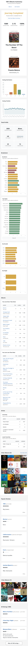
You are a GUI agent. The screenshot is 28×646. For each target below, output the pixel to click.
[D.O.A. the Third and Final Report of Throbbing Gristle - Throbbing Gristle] (4, 598)
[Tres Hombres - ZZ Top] (4, 484)
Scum (4, 550)
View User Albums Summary (14, 18)
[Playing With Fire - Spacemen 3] (17, 592)
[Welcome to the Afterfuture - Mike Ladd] (23, 585)
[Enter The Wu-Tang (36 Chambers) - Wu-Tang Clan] (17, 585)
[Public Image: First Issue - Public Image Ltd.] (4, 585)
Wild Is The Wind (7, 611)
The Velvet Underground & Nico (7, 383)
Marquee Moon (7, 629)
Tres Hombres (6, 328)
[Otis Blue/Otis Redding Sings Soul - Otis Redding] (14, 490)
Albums (10, 6)
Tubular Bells (6, 316)
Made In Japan (6, 324)
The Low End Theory (7, 374)
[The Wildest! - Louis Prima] (11, 477)
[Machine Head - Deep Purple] (17, 477)
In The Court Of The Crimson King (7, 392)
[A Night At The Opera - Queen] (11, 464)
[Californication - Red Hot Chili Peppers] (11, 458)
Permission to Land (7, 320)
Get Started (17, 6)
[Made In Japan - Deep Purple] (17, 458)
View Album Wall (23, 452)
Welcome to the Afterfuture (6, 398)
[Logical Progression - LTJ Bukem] (23, 598)
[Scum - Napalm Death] (11, 585)
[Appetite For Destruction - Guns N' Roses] (4, 458)
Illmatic (5, 387)
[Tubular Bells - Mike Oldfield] (11, 471)
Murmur (5, 519)
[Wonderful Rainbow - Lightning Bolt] (11, 592)
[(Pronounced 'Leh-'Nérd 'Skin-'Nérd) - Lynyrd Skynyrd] (23, 458)
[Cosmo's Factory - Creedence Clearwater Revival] (20, 490)
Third (4, 337)
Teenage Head (6, 312)
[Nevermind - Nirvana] (4, 477)
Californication (7, 534)
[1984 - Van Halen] (17, 471)
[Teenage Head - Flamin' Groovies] (4, 471)
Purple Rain (5, 364)
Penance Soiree (6, 345)
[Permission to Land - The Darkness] (17, 484)
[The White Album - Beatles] (23, 471)
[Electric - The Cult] (7, 490)
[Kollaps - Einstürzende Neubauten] (23, 592)
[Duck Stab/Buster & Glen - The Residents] (17, 598)
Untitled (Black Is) (8, 565)
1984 (4, 341)
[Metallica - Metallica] (4, 464)
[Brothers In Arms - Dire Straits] (23, 477)
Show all (14, 238)
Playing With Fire (7, 403)
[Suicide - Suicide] (11, 598)
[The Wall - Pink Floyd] (17, 464)
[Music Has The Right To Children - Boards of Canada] (4, 592)
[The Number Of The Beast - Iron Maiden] (23, 464)
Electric (4, 308)
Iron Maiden (6, 332)
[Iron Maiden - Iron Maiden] (23, 484)
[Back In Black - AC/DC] (11, 484)
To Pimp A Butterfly (7, 378)
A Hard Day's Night (8, 620)
